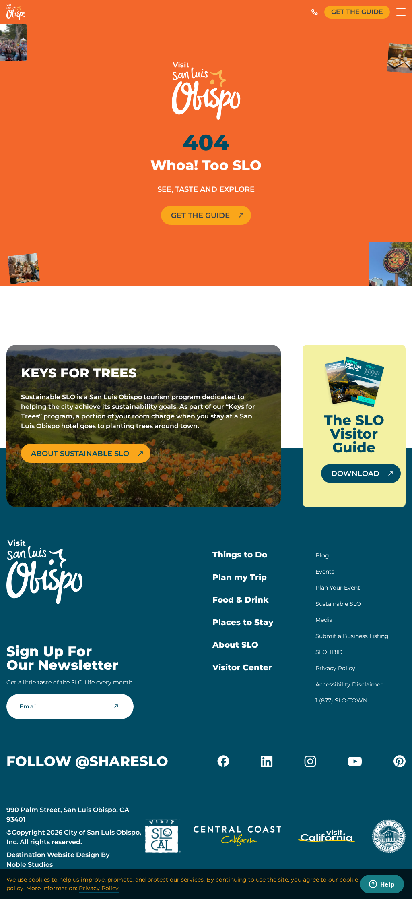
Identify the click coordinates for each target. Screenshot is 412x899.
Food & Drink (240, 600)
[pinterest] (399, 761)
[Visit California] (326, 837)
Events (324, 571)
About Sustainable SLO (80, 453)
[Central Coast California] (237, 837)
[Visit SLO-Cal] (163, 837)
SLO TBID (329, 652)
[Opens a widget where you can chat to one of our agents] (382, 885)
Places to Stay (242, 622)
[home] (15, 12)
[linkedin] (267, 761)
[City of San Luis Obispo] (389, 837)
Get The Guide (357, 12)
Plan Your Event (337, 587)
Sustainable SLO (338, 603)
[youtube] (355, 761)
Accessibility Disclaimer (349, 684)
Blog (322, 555)
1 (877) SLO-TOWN (341, 700)
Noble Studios (29, 864)
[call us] (314, 12)
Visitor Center (242, 667)
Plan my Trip (239, 577)
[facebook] (223, 761)
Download (355, 473)
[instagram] (310, 761)
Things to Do (239, 555)
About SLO (235, 645)
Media (323, 620)
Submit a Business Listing (352, 636)
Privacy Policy (335, 668)
